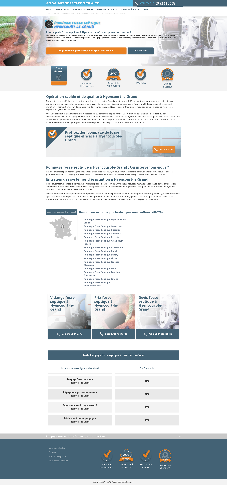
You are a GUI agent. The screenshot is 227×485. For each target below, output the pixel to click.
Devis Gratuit (59, 70)
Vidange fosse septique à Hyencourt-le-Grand (62, 303)
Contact (146, 9)
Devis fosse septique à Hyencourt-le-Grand (150, 303)
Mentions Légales (57, 448)
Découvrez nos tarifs (116, 333)
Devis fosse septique (58, 460)
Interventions (141, 50)
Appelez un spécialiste (160, 333)
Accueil (49, 9)
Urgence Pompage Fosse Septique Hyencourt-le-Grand (86, 50)
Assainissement (63, 9)
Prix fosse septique (57, 456)
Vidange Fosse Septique (107, 9)
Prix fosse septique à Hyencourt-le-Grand (106, 303)
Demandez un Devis (72, 333)
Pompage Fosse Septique (83, 9)
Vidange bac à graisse (129, 9)
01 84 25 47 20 (166, 149)
